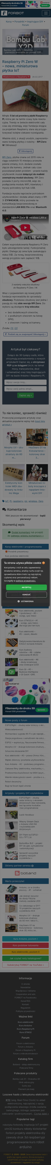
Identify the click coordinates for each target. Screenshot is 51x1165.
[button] (26, 601)
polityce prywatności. (26, 580)
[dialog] (25, 582)
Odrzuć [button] (26, 594)
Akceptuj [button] (26, 587)
